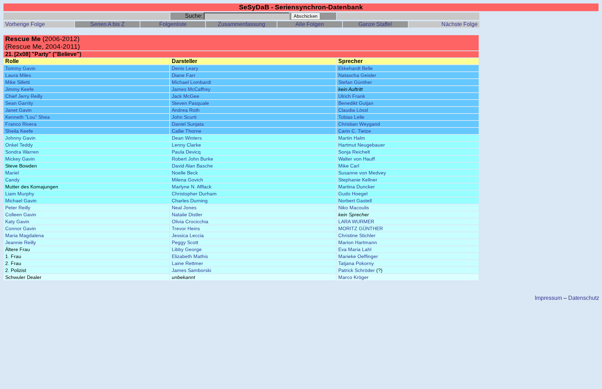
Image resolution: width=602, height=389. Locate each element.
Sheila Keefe (19, 131)
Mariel (12, 173)
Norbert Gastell (355, 200)
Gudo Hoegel (353, 193)
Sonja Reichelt (354, 152)
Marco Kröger (353, 277)
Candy (12, 179)
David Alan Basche (192, 166)
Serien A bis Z (107, 24)
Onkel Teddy (19, 145)
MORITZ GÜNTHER (360, 228)
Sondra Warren (22, 152)
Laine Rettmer (187, 263)
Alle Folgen (309, 24)
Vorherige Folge (25, 24)
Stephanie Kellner (357, 179)
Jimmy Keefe (19, 89)
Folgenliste (173, 24)
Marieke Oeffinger (358, 256)
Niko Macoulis (353, 207)
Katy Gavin (17, 221)
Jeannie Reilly (20, 242)
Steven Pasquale (190, 103)
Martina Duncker (356, 186)
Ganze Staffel (375, 24)
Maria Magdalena (24, 235)
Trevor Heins (186, 228)
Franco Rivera (21, 124)
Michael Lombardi (191, 82)
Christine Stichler (357, 235)
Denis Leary (185, 68)
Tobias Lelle (351, 117)
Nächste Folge (459, 24)
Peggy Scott (185, 242)
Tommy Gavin (20, 68)
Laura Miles (18, 75)
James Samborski (191, 270)
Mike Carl (348, 166)
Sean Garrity (19, 103)
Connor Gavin (20, 228)
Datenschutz (583, 298)
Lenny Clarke (186, 145)
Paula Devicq (186, 152)
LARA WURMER (356, 221)
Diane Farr (183, 75)
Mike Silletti (17, 82)
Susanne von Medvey (362, 173)
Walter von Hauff (356, 159)
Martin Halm (351, 138)
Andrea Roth (186, 110)
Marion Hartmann (357, 242)
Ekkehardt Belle (355, 68)
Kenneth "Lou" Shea (27, 117)
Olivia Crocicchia (190, 221)
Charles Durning (190, 200)
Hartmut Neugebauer (361, 145)
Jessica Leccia (188, 235)
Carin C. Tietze (354, 131)
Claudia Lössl (353, 110)
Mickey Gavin (20, 159)
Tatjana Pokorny (356, 263)
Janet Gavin (18, 110)
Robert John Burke (192, 159)
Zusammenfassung (241, 24)
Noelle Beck (185, 173)
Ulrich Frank (351, 96)
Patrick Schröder (356, 270)
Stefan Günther (355, 82)
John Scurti (184, 117)
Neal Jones (184, 207)
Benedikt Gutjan (355, 103)
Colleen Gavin (20, 214)
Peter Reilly (17, 207)
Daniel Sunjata (188, 124)
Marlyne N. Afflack (191, 186)
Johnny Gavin (20, 138)
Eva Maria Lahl (354, 249)
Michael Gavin (21, 200)
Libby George (187, 249)
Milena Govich (187, 179)
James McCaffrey (191, 89)
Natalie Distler (187, 214)
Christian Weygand (359, 124)
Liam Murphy (19, 193)
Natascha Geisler (357, 75)
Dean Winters (187, 138)
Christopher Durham (194, 193)
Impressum (548, 298)
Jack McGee (185, 96)
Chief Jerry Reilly (24, 96)
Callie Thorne (186, 131)
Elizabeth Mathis (190, 256)
